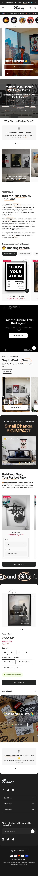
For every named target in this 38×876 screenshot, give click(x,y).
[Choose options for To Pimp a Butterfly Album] (16, 402)
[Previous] (3, 2)
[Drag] (19, 450)
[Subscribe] (32, 831)
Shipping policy (14, 864)
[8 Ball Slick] (16, 512)
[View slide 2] (18, 143)
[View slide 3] (20, 143)
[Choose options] (27, 291)
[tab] (9, 254)
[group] (6, 21)
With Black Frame (24, 662)
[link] (18, 724)
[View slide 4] (22, 143)
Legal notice (24, 862)
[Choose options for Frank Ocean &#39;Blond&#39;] (36, 402)
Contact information (15, 862)
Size (6, 539)
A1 (26, 652)
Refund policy (32, 862)
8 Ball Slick (16, 532)
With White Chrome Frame (12, 668)
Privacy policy (6, 862)
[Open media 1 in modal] (32, 596)
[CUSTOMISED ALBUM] (16, 276)
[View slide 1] (15, 143)
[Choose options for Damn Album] (11, 402)
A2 (19, 652)
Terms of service (23, 864)
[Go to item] (15, 629)
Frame (7, 549)
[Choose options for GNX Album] (6, 402)
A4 (5, 652)
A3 (12, 652)
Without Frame (8, 662)
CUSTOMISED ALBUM (16, 296)
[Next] (35, 2)
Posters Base (6, 634)
